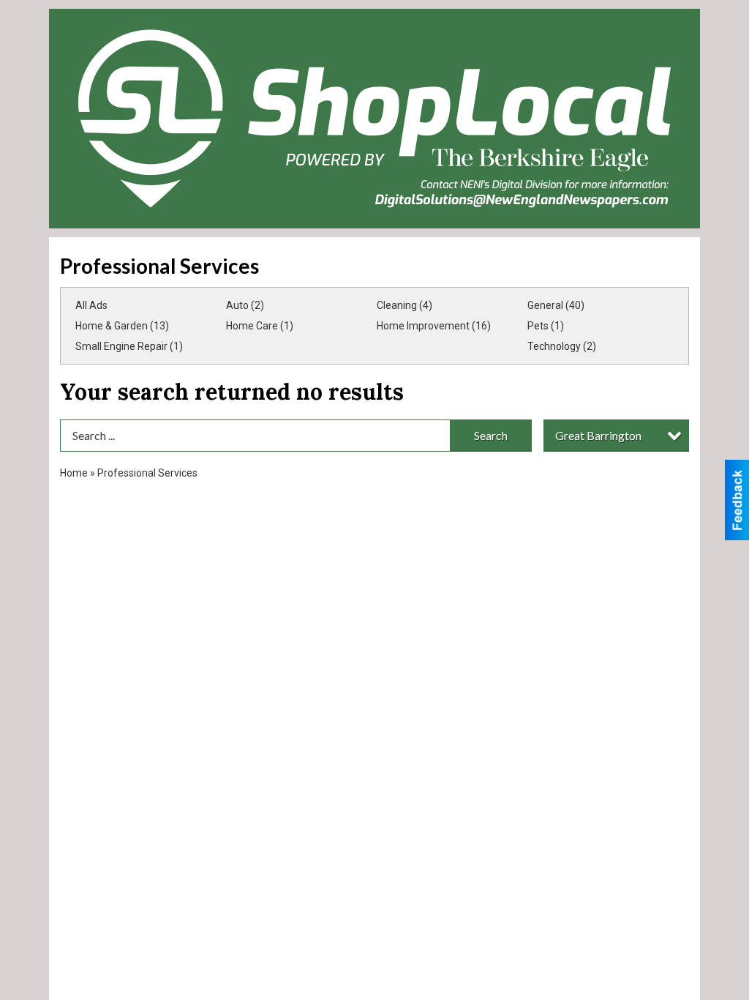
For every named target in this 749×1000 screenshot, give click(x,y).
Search (491, 435)
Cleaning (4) (404, 305)
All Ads (91, 305)
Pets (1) (545, 326)
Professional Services (147, 473)
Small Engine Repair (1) (129, 346)
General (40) (555, 305)
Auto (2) (245, 305)
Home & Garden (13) (122, 326)
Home (74, 473)
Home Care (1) (259, 326)
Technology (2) (561, 346)
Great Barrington (598, 435)
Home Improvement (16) (434, 326)
